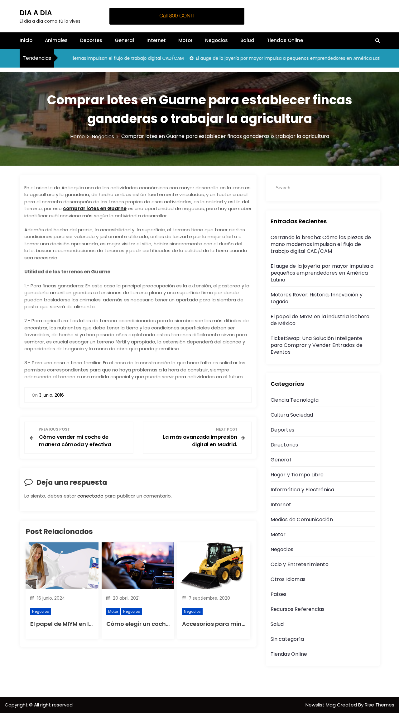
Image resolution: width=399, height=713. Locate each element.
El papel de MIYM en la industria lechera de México (320, 320)
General (124, 40)
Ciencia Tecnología (295, 400)
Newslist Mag (321, 704)
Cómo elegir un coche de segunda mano (165, 624)
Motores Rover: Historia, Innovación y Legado (317, 298)
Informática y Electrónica (302, 489)
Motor (185, 40)
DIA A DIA (36, 13)
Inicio (26, 40)
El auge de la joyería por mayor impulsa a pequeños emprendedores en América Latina (276, 58)
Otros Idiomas (288, 579)
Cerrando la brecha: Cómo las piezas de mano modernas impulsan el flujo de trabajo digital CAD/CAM (321, 244)
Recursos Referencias (298, 609)
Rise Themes (379, 704)
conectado (90, 496)
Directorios (284, 444)
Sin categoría (287, 639)
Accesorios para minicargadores (229, 624)
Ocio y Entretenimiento (300, 564)
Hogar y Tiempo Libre (297, 474)
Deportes (91, 40)
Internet (156, 40)
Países (279, 594)
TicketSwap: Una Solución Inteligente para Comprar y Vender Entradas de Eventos (317, 345)
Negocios (216, 40)
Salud (247, 40)
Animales (56, 40)
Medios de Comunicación (302, 519)
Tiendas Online (285, 40)
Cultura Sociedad (292, 414)
